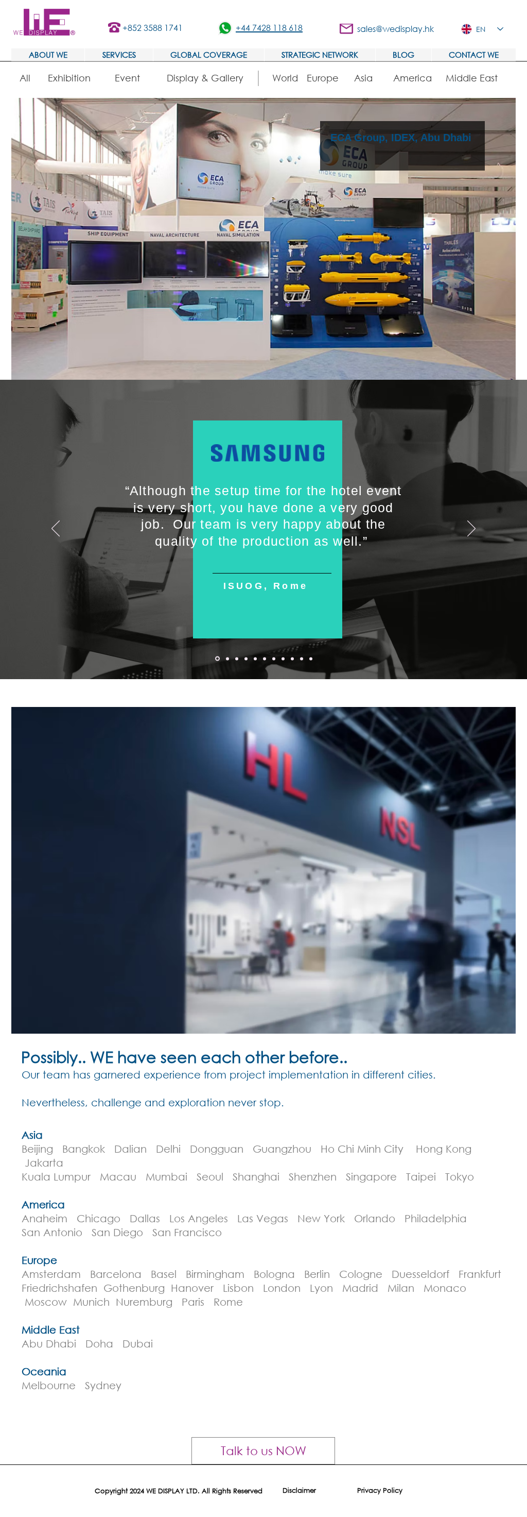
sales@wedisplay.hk (395, 28)
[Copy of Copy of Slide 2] (273, 658)
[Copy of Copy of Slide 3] (310, 658)
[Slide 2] (236, 658)
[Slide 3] (246, 658)
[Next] (471, 529)
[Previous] (55, 529)
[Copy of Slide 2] (264, 658)
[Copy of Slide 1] (217, 658)
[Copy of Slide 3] (283, 658)
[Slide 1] (227, 658)
